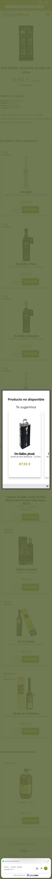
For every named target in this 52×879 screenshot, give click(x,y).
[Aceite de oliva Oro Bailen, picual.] (25, 451)
